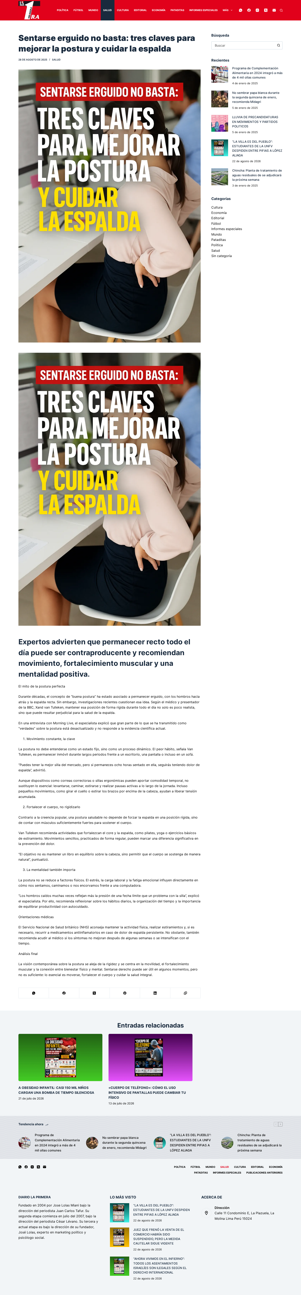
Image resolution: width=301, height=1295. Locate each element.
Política (62, 10)
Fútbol (78, 10)
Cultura (123, 10)
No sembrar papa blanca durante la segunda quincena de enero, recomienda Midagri (256, 97)
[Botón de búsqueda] (278, 45)
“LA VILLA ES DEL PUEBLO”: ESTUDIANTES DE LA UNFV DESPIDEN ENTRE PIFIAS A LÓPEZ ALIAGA (190, 1142)
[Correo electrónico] (274, 10)
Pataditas (177, 10)
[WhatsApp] (240, 10)
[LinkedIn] (155, 993)
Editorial (140, 10)
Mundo (93, 10)
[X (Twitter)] (265, 10)
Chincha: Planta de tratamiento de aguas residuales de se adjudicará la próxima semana (257, 175)
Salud (107, 10)
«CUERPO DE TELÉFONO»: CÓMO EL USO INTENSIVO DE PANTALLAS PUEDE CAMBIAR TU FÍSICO (147, 1093)
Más (226, 10)
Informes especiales (203, 10)
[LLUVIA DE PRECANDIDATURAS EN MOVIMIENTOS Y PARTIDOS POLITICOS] (219, 123)
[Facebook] (249, 10)
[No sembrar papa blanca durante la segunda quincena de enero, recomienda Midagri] (219, 99)
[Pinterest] (125, 993)
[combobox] (243, 45)
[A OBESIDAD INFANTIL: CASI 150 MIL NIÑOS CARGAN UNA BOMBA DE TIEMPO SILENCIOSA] (60, 1057)
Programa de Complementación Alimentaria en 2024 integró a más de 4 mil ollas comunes (257, 72)
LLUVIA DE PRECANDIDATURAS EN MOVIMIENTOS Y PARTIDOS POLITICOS (255, 121)
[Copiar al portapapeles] (185, 993)
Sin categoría (221, 256)
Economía (158, 10)
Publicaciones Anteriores (264, 1172)
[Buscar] (281, 10)
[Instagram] (257, 10)
